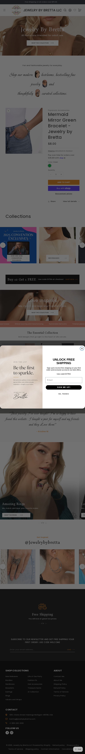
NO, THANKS (64, 394)
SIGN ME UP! (63, 387)
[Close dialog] (82, 348)
